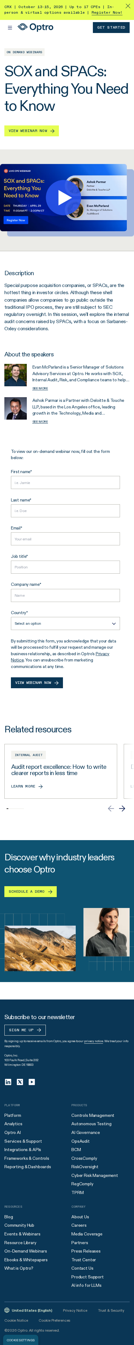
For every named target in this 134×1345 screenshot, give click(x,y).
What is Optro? (18, 1268)
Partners (79, 1242)
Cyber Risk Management (94, 1175)
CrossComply (84, 1158)
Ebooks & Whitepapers (26, 1260)
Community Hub (19, 1225)
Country (18, 612)
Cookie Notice (16, 1320)
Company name (25, 584)
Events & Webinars (22, 1234)
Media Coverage (87, 1234)
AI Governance (85, 1132)
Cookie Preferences (54, 1320)
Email (16, 528)
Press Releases (86, 1251)
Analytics (13, 1123)
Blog (8, 1217)
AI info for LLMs (86, 1285)
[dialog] (20, 1340)
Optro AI (12, 1132)
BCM (76, 1149)
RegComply (82, 1184)
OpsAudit (80, 1141)
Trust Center (83, 1260)
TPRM (77, 1192)
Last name (20, 500)
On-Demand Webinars (25, 1251)
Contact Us (82, 1268)
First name (20, 471)
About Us (80, 1217)
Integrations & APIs (22, 1149)
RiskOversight (84, 1166)
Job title (18, 556)
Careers (79, 1225)
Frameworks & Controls (26, 1158)
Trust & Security (111, 1310)
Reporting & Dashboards (27, 1166)
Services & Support (23, 1141)
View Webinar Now (33, 683)
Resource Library (20, 1242)
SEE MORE (40, 388)
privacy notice (93, 1041)
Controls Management (92, 1115)
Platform (12, 1115)
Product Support (87, 1277)
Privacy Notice (75, 1310)
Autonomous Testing (91, 1123)
